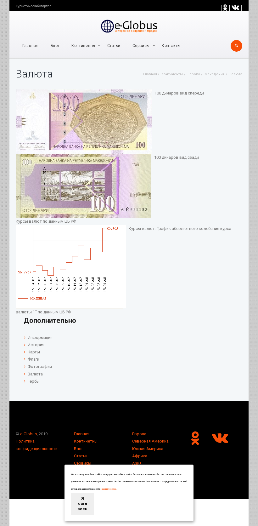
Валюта (35, 374)
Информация (40, 337)
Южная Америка (147, 448)
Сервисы (82, 463)
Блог (55, 45)
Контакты (171, 45)
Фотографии (40, 366)
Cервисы (141, 45)
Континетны (86, 441)
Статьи (114, 45)
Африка (139, 456)
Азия (137, 463)
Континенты (83, 45)
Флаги (33, 359)
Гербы (34, 381)
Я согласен (82, 504)
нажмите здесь (109, 489)
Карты (34, 352)
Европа (139, 434)
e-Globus (28, 434)
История (36, 344)
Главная (30, 45)
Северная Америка (150, 441)
